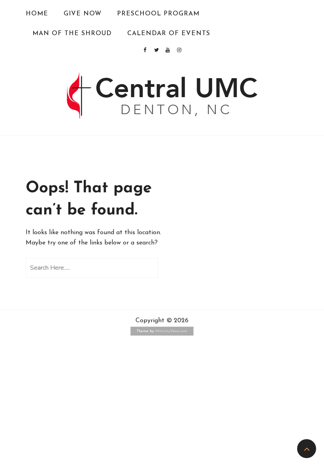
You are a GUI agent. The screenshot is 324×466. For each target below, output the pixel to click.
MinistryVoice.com (171, 331)
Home (37, 14)
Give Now (83, 14)
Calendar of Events (168, 33)
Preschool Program (158, 14)
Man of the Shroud (72, 33)
